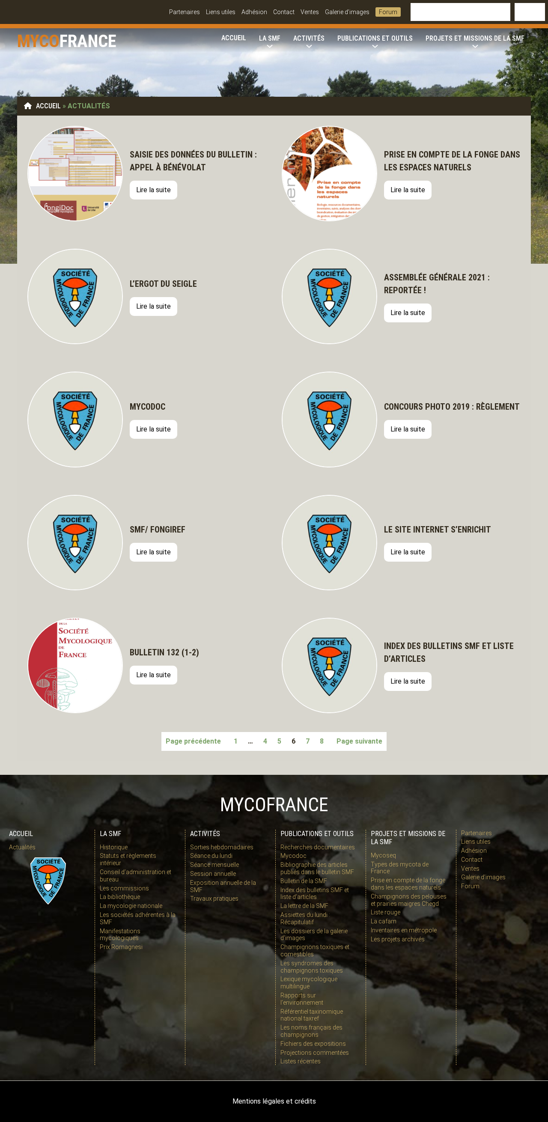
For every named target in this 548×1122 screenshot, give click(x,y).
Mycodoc (147, 407)
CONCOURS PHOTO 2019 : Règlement (452, 407)
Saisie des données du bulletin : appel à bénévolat (193, 161)
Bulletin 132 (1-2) (164, 652)
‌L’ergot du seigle (164, 284)
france (88, 41)
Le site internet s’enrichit (437, 529)
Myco (38, 41)
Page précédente (193, 741)
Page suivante (359, 741)
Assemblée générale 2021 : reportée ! (437, 283)
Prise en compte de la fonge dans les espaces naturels (452, 161)
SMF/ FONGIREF (157, 529)
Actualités (22, 847)
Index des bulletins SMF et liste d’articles (449, 652)
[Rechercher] (530, 12)
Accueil (48, 106)
